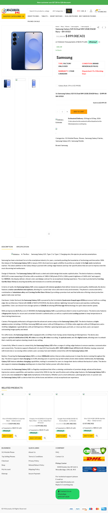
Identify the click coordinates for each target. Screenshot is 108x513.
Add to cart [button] (7, 436)
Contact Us (60, 456)
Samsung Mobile (75, 26)
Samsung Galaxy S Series (85, 26)
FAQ (57, 452)
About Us (32, 452)
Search (69, 11)
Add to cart (79, 111)
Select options (35, 438)
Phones (67, 26)
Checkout (5, 461)
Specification (22, 247)
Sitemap (4, 474)
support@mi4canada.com (65, 482)
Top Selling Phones (8, 456)
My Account (6, 469)
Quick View (16, 436)
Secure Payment (34, 474)
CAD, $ (83, 11)
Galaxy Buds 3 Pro (69, 86)
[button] (49, 234)
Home (57, 26)
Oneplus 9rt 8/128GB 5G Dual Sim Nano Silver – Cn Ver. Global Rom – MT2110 (40, 421)
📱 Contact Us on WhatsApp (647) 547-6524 (64, 494)
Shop (62, 26)
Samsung (64, 57)
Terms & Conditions (36, 456)
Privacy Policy (34, 461)
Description (7, 247)
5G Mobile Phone (71, 138)
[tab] (7, 246)
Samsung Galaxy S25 (63, 141)
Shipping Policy (34, 469)
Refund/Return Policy (36, 465)
